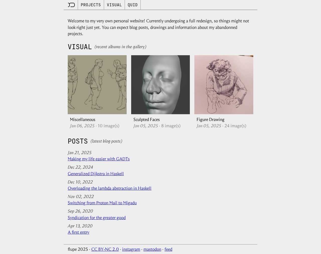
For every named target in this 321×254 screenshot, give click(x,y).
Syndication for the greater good (97, 217)
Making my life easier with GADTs (99, 159)
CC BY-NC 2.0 (105, 249)
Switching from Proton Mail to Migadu (102, 203)
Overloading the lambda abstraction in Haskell (109, 188)
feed (168, 249)
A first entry (78, 232)
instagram (131, 249)
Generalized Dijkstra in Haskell (96, 173)
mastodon (152, 249)
